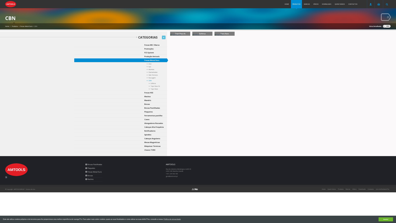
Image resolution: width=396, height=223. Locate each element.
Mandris (147, 100)
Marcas (307, 4)
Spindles (147, 135)
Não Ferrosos (153, 75)
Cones (146, 119)
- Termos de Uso (30, 189)
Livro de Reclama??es (382, 189)
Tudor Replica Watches (87, 193)
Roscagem (152, 78)
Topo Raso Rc (155, 86)
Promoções (149, 49)
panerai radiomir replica (42, 193)
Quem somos (340, 4)
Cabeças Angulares (152, 138)
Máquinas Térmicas (152, 146)
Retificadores (149, 131)
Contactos (352, 4)
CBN (35, 26)
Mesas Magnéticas (152, 142)
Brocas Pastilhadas (152, 108)
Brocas (147, 104)
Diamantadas (152, 72)
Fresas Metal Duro (26, 26)
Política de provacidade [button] (172, 219)
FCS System (149, 53)
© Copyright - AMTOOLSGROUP (15, 189)
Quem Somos (332, 189)
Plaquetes (148, 112)
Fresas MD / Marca (151, 45)
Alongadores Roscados (153, 123)
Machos (147, 96)
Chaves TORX (149, 150)
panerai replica (5, 193)
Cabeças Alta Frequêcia (154, 127)
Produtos (296, 4)
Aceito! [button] (385, 219)
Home (287, 4)
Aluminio (151, 69)
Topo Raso (154, 89)
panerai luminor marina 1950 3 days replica (64, 193)
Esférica (153, 83)
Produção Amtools (152, 56)
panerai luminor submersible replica (22, 193)
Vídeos (315, 4)
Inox (149, 64)
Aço (149, 67)
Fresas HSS (148, 93)
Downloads (326, 4)
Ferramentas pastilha (153, 115)
